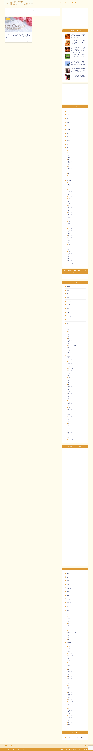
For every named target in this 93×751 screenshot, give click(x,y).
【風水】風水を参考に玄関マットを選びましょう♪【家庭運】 (78, 42)
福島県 (70, 244)
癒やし (68, 114)
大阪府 (70, 198)
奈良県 (70, 200)
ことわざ (69, 125)
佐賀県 (70, 185)
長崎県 (70, 251)
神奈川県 (70, 239)
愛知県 (70, 224)
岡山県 (70, 214)
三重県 (70, 182)
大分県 (70, 196)
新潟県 (70, 226)
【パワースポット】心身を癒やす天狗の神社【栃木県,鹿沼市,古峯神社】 (78, 36)
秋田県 (70, 246)
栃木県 (70, 230)
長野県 (70, 253)
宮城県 (70, 201)
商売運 (70, 162)
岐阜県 (70, 212)
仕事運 (70, 154)
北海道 (70, 189)
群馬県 (70, 247)
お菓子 (68, 129)
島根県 (70, 217)
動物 (68, 122)
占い (68, 144)
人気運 (70, 152)
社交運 (70, 173)
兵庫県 (70, 187)
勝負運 (70, 161)
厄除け (68, 111)
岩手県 (70, 216)
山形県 (70, 208)
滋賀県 (70, 233)
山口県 (70, 207)
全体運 (70, 157)
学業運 (70, 164)
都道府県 (69, 180)
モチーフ (69, 140)
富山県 (70, 205)
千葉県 (70, 191)
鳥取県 (70, 262)
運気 (68, 147)
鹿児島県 (70, 263)
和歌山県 (70, 193)
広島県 (70, 219)
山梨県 (70, 210)
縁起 (68, 133)
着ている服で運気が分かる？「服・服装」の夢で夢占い (78, 77)
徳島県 (70, 221)
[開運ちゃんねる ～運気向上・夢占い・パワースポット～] (18, 4)
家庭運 (70, 166)
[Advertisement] (75, 18)
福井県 (70, 240)
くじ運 (70, 150)
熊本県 (70, 235)
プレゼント (70, 136)
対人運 (70, 168)
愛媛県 (70, 223)
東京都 (70, 228)
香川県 (70, 258)
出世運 (70, 159)
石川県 (70, 237)
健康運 (70, 155)
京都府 (70, 184)
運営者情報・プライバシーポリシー (74, 2)
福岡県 (70, 242)
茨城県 (70, 249)
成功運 (70, 171)
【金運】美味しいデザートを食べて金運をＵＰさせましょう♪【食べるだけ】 (78, 70)
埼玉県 (70, 194)
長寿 (68, 118)
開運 (69, 177)
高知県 (70, 260)
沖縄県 (70, 231)
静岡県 (70, 256)
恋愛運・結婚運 (72, 170)
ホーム (59, 2)
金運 (69, 175)
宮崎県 (70, 203)
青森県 (70, 254)
